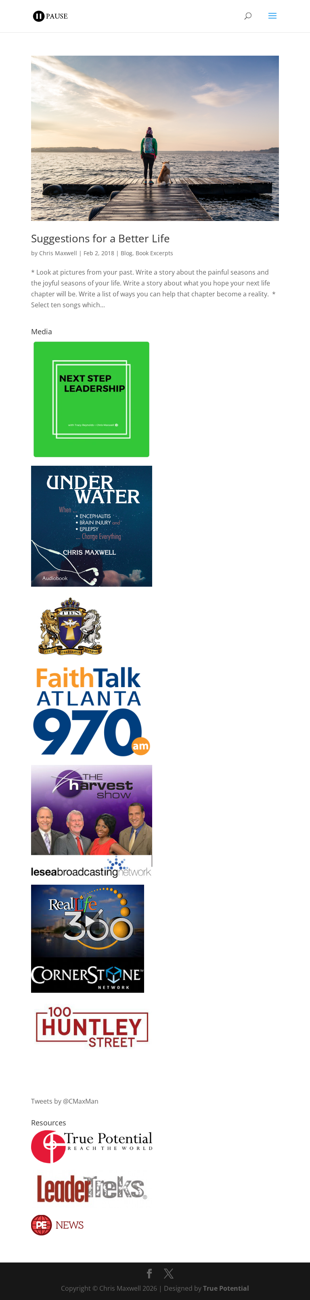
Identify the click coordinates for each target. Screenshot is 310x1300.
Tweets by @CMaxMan (64, 1101)
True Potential (226, 1288)
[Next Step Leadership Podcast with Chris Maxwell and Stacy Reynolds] (91, 456)
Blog (126, 253)
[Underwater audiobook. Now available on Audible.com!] (91, 584)
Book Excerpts (154, 253)
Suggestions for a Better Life (100, 238)
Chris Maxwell (58, 253)
